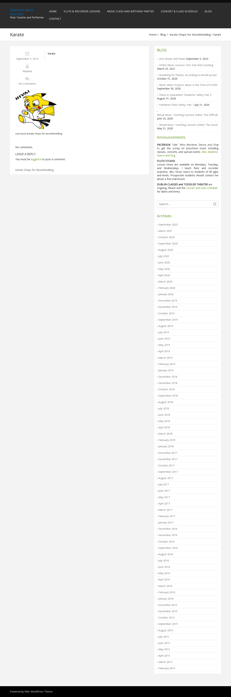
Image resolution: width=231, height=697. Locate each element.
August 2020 (165, 250)
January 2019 (166, 370)
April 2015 (164, 655)
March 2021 (165, 231)
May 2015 (164, 649)
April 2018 (164, 427)
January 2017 (166, 522)
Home (53, 11)
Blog (208, 11)
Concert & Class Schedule (179, 11)
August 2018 (165, 402)
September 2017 (168, 471)
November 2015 (167, 611)
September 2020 (168, 243)
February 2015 (166, 668)
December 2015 (167, 605)
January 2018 (166, 446)
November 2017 (167, 459)
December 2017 (167, 453)
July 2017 (163, 484)
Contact (55, 18)
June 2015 (164, 643)
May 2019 (164, 345)
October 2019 (166, 313)
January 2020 (166, 294)
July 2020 (163, 256)
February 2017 (166, 516)
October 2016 (166, 541)
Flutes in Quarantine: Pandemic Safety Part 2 (185, 95)
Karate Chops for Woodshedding (190, 34)
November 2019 (167, 307)
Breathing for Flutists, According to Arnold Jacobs (188, 75)
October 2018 (166, 389)
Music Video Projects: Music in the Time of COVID (188, 85)
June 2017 (164, 490)
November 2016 (167, 535)
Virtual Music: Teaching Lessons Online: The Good (188, 124)
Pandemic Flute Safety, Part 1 (176, 104)
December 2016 (167, 528)
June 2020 (164, 262)
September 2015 (168, 624)
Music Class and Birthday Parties (130, 11)
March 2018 (165, 433)
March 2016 (165, 586)
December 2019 (167, 300)
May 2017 (164, 497)
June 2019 (164, 338)
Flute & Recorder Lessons (82, 11)
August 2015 (165, 630)
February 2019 (166, 364)
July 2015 (163, 636)
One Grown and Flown (172, 58)
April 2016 (164, 579)
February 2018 (166, 440)
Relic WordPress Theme (39, 691)
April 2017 (164, 503)
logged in (36, 159)
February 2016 (166, 592)
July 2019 (163, 332)
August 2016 (165, 554)
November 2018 (167, 383)
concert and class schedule (201, 188)
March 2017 (165, 510)
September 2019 (168, 319)
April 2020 (164, 275)
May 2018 (164, 421)
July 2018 (163, 408)
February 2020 (166, 288)
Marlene (27, 71)
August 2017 (165, 478)
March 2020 (165, 281)
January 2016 (166, 598)
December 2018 (167, 376)
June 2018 (164, 414)
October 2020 (166, 237)
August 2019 (165, 326)
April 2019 (164, 351)
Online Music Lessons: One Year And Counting (186, 65)
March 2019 (165, 357)
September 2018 (168, 395)
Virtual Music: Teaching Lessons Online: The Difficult (187, 115)
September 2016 (168, 548)
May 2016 (164, 573)
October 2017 (166, 465)
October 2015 (166, 617)
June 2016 (164, 567)
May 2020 (164, 269)
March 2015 (165, 662)
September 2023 (168, 224)
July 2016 (163, 560)
